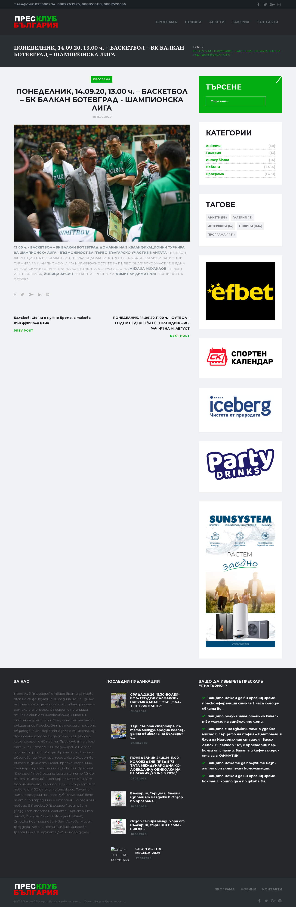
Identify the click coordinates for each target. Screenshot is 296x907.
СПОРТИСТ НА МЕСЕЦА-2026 (148, 851)
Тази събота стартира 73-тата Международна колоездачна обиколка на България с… (157, 732)
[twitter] (265, 4)
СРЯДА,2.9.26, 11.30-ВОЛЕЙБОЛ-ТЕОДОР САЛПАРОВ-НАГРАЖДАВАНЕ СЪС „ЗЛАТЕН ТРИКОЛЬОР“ (155, 700)
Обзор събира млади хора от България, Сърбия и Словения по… (157, 825)
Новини (193, 22)
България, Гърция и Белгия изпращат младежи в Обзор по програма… (156, 797)
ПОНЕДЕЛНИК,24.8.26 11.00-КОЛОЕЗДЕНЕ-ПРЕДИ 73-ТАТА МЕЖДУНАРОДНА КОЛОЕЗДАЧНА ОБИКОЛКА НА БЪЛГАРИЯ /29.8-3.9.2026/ (155, 765)
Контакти (267, 22)
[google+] (272, 4)
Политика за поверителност (104, 901)
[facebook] (258, 4)
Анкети (216, 22)
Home (197, 47)
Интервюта (217, 160)
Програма (166, 22)
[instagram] (279, 4)
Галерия (240, 22)
